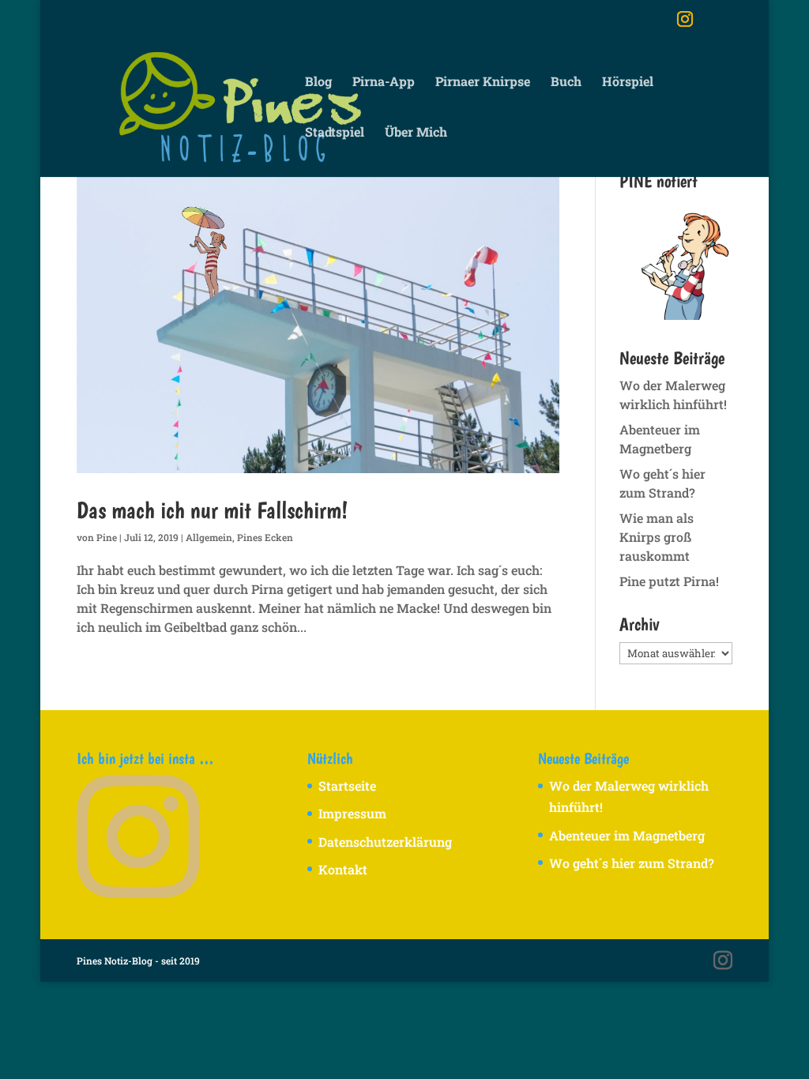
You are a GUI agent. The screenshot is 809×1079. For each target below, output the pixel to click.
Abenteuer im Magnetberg (627, 835)
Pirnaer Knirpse (482, 82)
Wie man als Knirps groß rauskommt (656, 536)
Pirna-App (383, 82)
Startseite (347, 785)
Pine (106, 537)
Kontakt (342, 869)
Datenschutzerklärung (385, 841)
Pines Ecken (265, 537)
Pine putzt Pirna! (669, 581)
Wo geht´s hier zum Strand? (631, 863)
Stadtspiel (334, 133)
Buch (566, 82)
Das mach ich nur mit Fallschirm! (212, 509)
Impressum (352, 813)
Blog (318, 82)
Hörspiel (627, 82)
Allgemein (209, 537)
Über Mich (416, 133)
